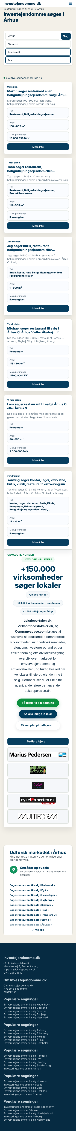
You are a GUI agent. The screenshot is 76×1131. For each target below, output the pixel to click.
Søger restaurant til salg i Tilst (28, 909)
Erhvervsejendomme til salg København (27, 1004)
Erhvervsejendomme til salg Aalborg (25, 1030)
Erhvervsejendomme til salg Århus (23, 1039)
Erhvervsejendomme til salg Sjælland (25, 1007)
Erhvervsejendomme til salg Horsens (25, 1081)
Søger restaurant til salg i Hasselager (32, 895)
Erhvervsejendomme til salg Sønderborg (27, 1065)
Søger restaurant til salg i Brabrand (31, 885)
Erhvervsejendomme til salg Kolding (25, 1036)
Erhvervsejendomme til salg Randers (25, 1055)
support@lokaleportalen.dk (20, 969)
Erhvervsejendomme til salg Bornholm (26, 1042)
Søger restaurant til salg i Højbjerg (31, 899)
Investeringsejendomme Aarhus (22, 1068)
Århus (40, 9)
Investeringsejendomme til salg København (29, 1106)
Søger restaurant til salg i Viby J (29, 919)
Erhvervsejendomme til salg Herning (25, 1062)
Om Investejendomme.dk (18, 985)
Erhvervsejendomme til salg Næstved (26, 1017)
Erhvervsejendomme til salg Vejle (23, 1087)
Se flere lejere (38, 741)
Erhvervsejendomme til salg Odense (25, 1011)
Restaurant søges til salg (18, 9)
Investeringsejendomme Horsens (23, 1084)
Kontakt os (10, 991)
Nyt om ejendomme (15, 988)
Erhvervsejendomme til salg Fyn (22, 1058)
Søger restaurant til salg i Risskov (30, 904)
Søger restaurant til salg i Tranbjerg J (32, 914)
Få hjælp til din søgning (38, 702)
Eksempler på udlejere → (38, 725)
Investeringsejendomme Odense (23, 1094)
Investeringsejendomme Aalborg (23, 1116)
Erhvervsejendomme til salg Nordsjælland (28, 1113)
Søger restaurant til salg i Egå (28, 890)
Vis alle (39, 929)
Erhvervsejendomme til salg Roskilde (25, 1090)
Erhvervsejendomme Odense (21, 1110)
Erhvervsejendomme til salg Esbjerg (25, 1014)
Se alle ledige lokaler (38, 713)
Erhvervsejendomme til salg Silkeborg (26, 1033)
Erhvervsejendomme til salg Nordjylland (27, 1119)
